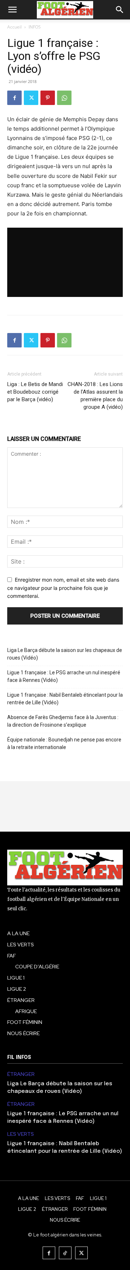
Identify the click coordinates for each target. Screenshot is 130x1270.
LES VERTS (20, 1134)
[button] (12, 9)
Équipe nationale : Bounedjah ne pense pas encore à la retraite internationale (64, 743)
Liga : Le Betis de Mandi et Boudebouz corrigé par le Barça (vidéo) (35, 392)
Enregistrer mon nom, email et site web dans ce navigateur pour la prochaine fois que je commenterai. (63, 588)
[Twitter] (31, 98)
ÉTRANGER (21, 1074)
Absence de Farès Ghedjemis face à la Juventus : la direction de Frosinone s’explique (62, 721)
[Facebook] (14, 98)
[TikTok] (65, 1253)
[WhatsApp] (64, 98)
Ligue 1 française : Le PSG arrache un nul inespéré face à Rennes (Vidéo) (63, 676)
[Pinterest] (47, 98)
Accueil (14, 27)
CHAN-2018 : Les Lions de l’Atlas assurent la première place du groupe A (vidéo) (95, 395)
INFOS (35, 27)
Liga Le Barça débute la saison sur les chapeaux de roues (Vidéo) (64, 654)
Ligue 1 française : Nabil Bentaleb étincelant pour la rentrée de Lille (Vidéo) (65, 698)
